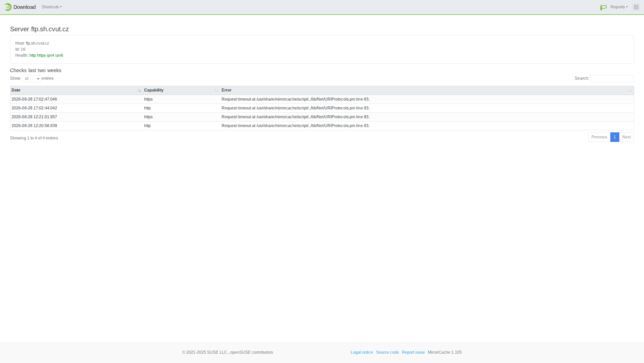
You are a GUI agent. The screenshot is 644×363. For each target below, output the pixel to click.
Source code (387, 352)
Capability (154, 90)
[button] (603, 7)
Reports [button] (618, 7)
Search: (582, 78)
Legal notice (362, 352)
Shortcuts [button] (50, 7)
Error (227, 90)
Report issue (413, 352)
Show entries (32, 78)
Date (16, 90)
